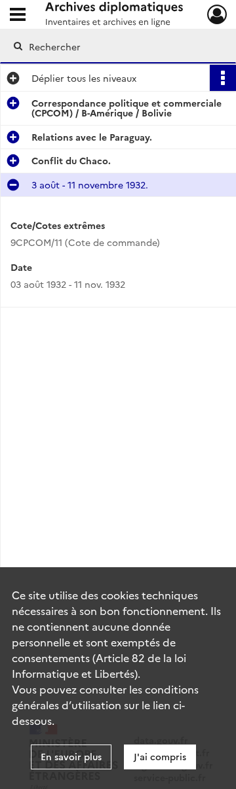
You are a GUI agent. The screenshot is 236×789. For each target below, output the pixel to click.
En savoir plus (71, 756)
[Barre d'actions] (223, 78)
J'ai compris (160, 756)
